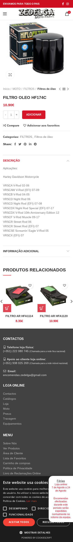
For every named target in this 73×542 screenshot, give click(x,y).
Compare (13, 125)
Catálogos (9, 398)
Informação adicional (21, 251)
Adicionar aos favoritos (43, 125)
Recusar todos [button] (53, 522)
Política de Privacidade (17, 468)
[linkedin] (30, 144)
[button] (36, 532)
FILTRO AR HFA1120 (54, 316)
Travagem (9, 418)
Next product (68, 89)
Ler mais (32, 501)
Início (6, 88)
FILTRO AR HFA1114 (19, 316)
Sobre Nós (10, 443)
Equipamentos (12, 423)
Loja (6, 403)
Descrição (11, 160)
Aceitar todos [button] (19, 522)
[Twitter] (20, 144)
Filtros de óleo (47, 88)
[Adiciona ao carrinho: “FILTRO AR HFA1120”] (42, 308)
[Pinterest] (25, 144)
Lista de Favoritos (14, 458)
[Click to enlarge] (10, 75)
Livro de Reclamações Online (22, 473)
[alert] (36, 509)
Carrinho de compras (16, 463)
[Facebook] (63, 3)
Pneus (7, 413)
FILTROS (29, 88)
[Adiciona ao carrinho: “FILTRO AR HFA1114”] (7, 308)
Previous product (60, 89)
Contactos (9, 393)
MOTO (16, 88)
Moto (6, 408)
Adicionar (33, 114)
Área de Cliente (13, 453)
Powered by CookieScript (36, 537)
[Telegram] (35, 144)
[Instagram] (67, 3)
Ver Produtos (11, 448)
